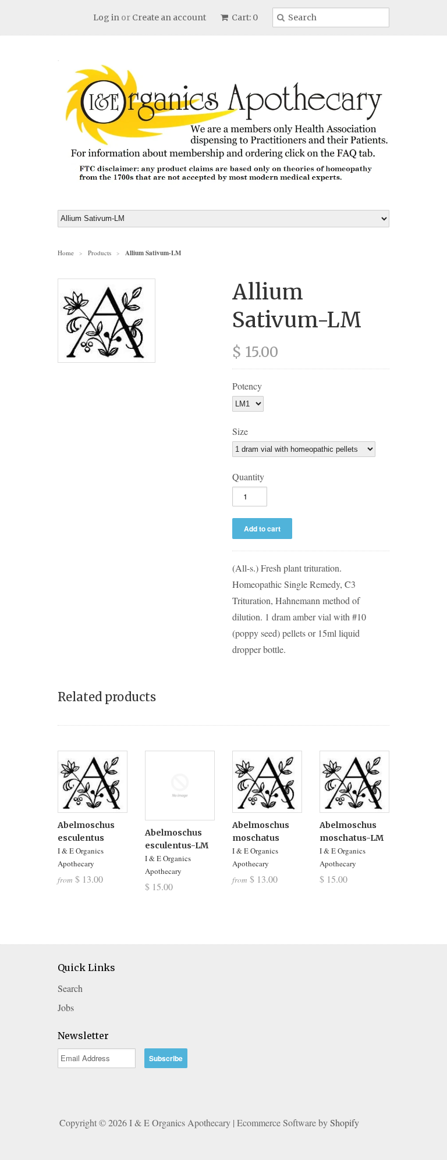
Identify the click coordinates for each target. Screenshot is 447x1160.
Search (70, 988)
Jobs (66, 1007)
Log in (106, 17)
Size (240, 431)
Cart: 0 (244, 17)
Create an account (169, 17)
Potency (247, 386)
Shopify (344, 1122)
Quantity (248, 476)
